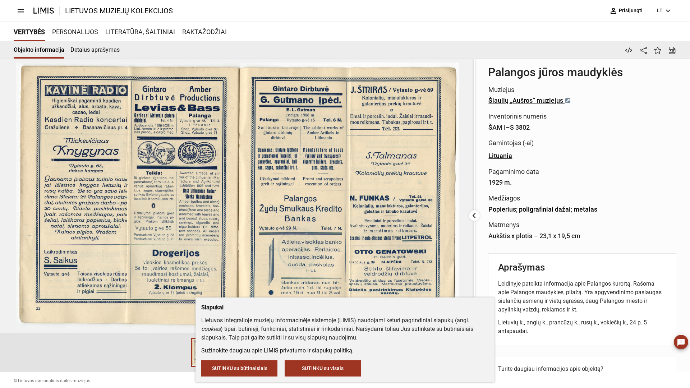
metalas (585, 209)
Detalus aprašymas (95, 49)
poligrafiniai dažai (545, 209)
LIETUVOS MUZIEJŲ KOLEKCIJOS (119, 10)
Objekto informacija (39, 49)
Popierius (502, 209)
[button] (183, 352)
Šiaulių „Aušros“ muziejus (526, 100)
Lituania (500, 156)
